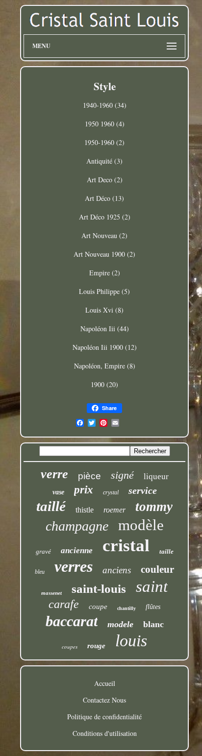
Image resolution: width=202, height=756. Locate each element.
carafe (64, 604)
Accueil (104, 683)
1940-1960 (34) (104, 105)
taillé (51, 506)
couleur (157, 569)
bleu (40, 571)
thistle (85, 510)
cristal (126, 545)
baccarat (72, 621)
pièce (89, 476)
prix (83, 490)
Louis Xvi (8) (104, 310)
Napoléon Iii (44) (104, 328)
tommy (154, 506)
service (142, 490)
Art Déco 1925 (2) (104, 216)
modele (120, 624)
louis (131, 641)
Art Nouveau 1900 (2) (104, 254)
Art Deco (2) (105, 179)
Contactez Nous (104, 700)
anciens (116, 570)
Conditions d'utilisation (105, 733)
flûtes (153, 606)
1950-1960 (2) (104, 142)
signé (122, 475)
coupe (98, 606)
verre (54, 474)
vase (58, 492)
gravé (43, 551)
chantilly (126, 608)
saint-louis (99, 588)
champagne (77, 526)
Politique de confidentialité (104, 716)
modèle (141, 525)
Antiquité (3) (104, 161)
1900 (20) (104, 384)
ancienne (77, 550)
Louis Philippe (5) (104, 291)
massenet (51, 593)
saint (152, 586)
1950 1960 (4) (105, 123)
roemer (114, 510)
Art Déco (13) (104, 198)
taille (166, 551)
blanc (153, 624)
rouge (96, 646)
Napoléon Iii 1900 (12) (105, 347)
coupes (69, 646)
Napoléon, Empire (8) (104, 365)
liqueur (156, 476)
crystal (111, 492)
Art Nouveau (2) (104, 235)
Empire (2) (104, 272)
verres (73, 566)
